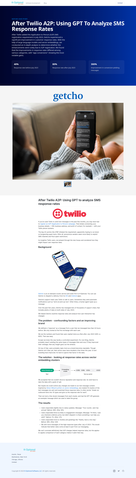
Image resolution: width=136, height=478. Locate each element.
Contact (14, 462)
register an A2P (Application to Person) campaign (57, 224)
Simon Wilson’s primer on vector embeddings (62, 388)
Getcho (40, 294)
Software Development (33, 3)
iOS (67, 296)
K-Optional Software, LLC (33, 471)
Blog (45, 3)
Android (74, 296)
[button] (67, 184)
